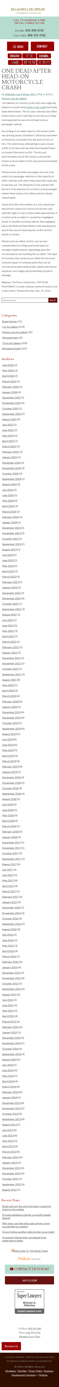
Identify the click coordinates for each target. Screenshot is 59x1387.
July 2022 (7, 620)
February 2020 (10, 701)
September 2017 (11, 858)
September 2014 (11, 1054)
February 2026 (10, 386)
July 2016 (7, 934)
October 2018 (10, 788)
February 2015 (10, 1026)
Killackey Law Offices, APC (20, 94)
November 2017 (11, 847)
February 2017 (10, 896)
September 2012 (11, 1184)
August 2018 (9, 799)
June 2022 (8, 625)
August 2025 (9, 419)
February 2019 (10, 766)
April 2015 (8, 1016)
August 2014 (9, 1059)
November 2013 (11, 1108)
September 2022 (11, 609)
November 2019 (11, 717)
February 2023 (10, 582)
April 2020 (8, 690)
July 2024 (7, 489)
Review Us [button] (11, 1346)
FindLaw (43, 1375)
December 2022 (11, 592)
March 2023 (9, 576)
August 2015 (9, 994)
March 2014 (9, 1086)
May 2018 (8, 815)
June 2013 (8, 1135)
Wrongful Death (11, 348)
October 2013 (10, 1113)
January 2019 (9, 771)
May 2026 (8, 370)
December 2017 (11, 842)
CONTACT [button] (42, 46)
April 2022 (8, 636)
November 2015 (11, 978)
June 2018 (8, 809)
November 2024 (11, 468)
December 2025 (11, 397)
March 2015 (9, 1021)
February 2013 (10, 1157)
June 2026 (8, 365)
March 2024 (9, 511)
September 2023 (11, 544)
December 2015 (11, 972)
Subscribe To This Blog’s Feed (31, 1250)
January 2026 (9, 392)
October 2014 (10, 1048)
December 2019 (11, 712)
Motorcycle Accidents (14, 98)
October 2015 (10, 983)
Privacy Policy (35, 1371)
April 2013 (8, 1146)
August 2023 (9, 549)
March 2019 (9, 761)
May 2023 (8, 565)
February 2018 (10, 831)
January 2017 (9, 902)
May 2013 (8, 1140)
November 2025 (11, 402)
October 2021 (10, 668)
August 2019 (9, 733)
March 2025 (9, 446)
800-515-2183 (37, 35)
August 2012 (9, 1189)
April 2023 (8, 571)
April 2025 (8, 441)
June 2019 (8, 744)
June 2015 (8, 1005)
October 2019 (10, 723)
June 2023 (8, 560)
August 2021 (9, 679)
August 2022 (9, 614)
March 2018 (9, 826)
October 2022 (10, 603)
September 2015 (11, 988)
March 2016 (9, 956)
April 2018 (8, 820)
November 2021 (11, 663)
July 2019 (7, 739)
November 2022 (11, 598)
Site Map (22, 1371)
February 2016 (10, 961)
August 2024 (9, 484)
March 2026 (9, 381)
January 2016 (9, 967)
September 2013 (11, 1119)
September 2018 (11, 793)
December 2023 (11, 527)
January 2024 (9, 522)
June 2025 (8, 430)
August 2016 (9, 929)
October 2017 (10, 853)
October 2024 (10, 473)
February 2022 (10, 647)
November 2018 (11, 782)
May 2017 (8, 880)
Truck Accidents (11, 343)
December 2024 (11, 462)
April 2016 (8, 951)
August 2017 (9, 864)
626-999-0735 (34, 30)
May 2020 (8, 685)
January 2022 (9, 652)
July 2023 (7, 554)
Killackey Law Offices (28, 9)
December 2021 (11, 658)
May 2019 (8, 750)
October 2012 (10, 1178)
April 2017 (8, 885)
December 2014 (11, 1037)
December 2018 (11, 777)
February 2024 (10, 516)
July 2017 (7, 869)
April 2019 (8, 755)
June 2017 (8, 875)
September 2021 (11, 674)
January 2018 (9, 837)
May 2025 (8, 435)
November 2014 (11, 1043)
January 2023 (9, 587)
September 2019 (11, 728)
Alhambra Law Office (29, 1336)
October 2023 (10, 538)
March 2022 (9, 641)
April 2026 (8, 375)
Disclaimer (10, 1371)
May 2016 (8, 945)
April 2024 (8, 506)
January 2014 (9, 1097)
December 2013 (11, 1102)
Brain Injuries (9, 321)
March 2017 (9, 891)
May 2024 (8, 500)
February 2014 (10, 1092)
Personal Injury (10, 337)
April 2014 (8, 1081)
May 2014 (8, 1075)
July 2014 (7, 1064)
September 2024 (11, 478)
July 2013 (7, 1130)
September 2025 (11, 413)
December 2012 (11, 1168)
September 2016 (11, 923)
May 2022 (8, 630)
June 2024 (8, 495)
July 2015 (7, 999)
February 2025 (10, 451)
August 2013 (9, 1124)
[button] (17, 46)
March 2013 (9, 1151)
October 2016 (10, 918)
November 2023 (11, 533)
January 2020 (9, 706)
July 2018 (7, 804)
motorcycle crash (36, 107)
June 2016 (8, 940)
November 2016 (11, 913)
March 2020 (9, 695)
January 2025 (9, 457)
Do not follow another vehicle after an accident (28, 1231)
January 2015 (9, 1032)
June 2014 (8, 1070)
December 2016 (11, 907)
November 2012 (11, 1173)
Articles (28, 1280)
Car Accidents (10, 326)
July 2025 (7, 424)
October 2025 (10, 408)
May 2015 (8, 1010)
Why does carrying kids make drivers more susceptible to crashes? (26, 1225)
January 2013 (9, 1162)
